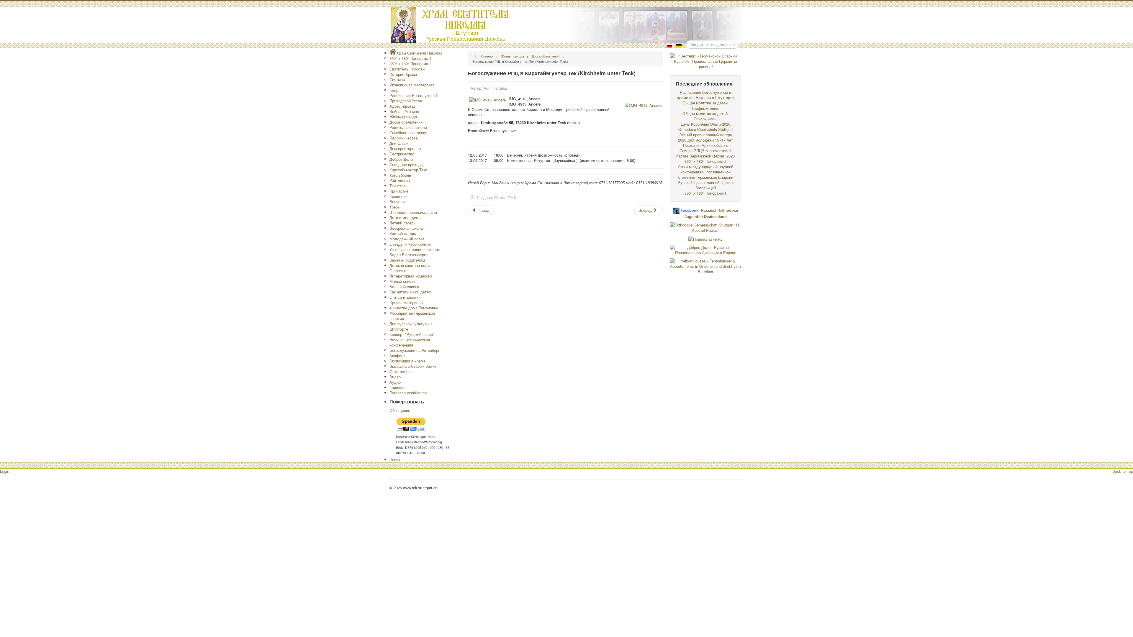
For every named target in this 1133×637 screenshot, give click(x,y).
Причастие (398, 191)
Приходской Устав (405, 101)
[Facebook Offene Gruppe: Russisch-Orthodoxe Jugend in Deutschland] (676, 208)
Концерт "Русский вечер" (411, 334)
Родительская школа (408, 127)
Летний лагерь (402, 223)
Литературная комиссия (410, 276)
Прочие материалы (406, 302)
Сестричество (401, 154)
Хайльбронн (400, 175)
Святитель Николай (407, 69)
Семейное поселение (408, 132)
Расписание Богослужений (413, 95)
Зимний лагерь (402, 233)
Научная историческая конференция (409, 342)
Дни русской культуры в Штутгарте (411, 326)
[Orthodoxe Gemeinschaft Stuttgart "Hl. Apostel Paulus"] (705, 227)
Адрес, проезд (402, 106)
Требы (394, 207)
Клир (393, 90)
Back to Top (1122, 471)
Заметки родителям (407, 260)
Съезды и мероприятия (410, 244)
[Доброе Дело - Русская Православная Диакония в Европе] (705, 249)
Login (4, 471)
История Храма (403, 74)
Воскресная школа (406, 228)
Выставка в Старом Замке (412, 366)
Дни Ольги (398, 143)
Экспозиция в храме (407, 361)
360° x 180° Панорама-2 (410, 63)
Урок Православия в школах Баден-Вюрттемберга (414, 252)
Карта (573, 122)
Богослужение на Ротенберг (414, 350)
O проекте (398, 270)
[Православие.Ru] (705, 238)
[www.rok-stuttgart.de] (567, 25)
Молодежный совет (406, 239)
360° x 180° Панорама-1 (410, 58)
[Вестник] (705, 60)
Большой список (404, 286)
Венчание (398, 201)
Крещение (398, 196)
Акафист (397, 355)
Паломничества (403, 138)
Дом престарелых (405, 148)
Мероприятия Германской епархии (412, 315)
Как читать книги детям (410, 292)
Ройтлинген (399, 180)
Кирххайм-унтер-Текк (408, 170)
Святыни (397, 79)
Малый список (402, 281)
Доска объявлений (406, 122)
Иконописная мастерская (411, 85)
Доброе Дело (401, 159)
